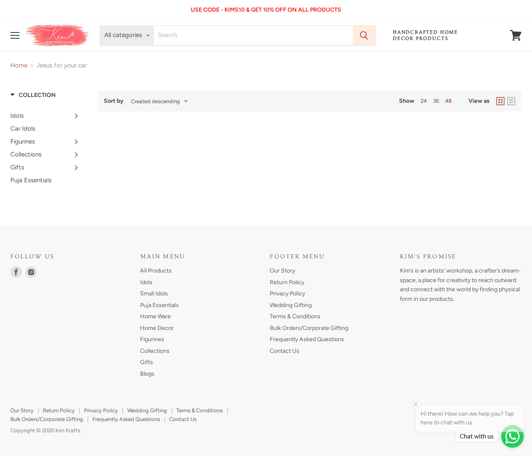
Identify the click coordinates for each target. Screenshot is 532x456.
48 (448, 101)
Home (18, 65)
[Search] (364, 35)
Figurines (152, 339)
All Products (156, 270)
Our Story (282, 270)
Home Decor (157, 328)
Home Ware (155, 316)
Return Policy (287, 282)
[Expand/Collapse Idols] (77, 116)
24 (424, 101)
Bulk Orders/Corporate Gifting (309, 328)
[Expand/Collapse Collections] (77, 154)
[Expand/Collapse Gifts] (77, 167)
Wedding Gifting (291, 305)
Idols (146, 282)
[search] (253, 35)
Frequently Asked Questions (307, 339)
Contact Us (284, 350)
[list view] (511, 101)
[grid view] (500, 101)
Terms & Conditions (295, 316)
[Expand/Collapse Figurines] (77, 141)
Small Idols (154, 293)
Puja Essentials (159, 305)
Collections (155, 350)
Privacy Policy (287, 293)
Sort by (113, 101)
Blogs (147, 373)
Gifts (146, 362)
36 (436, 101)
